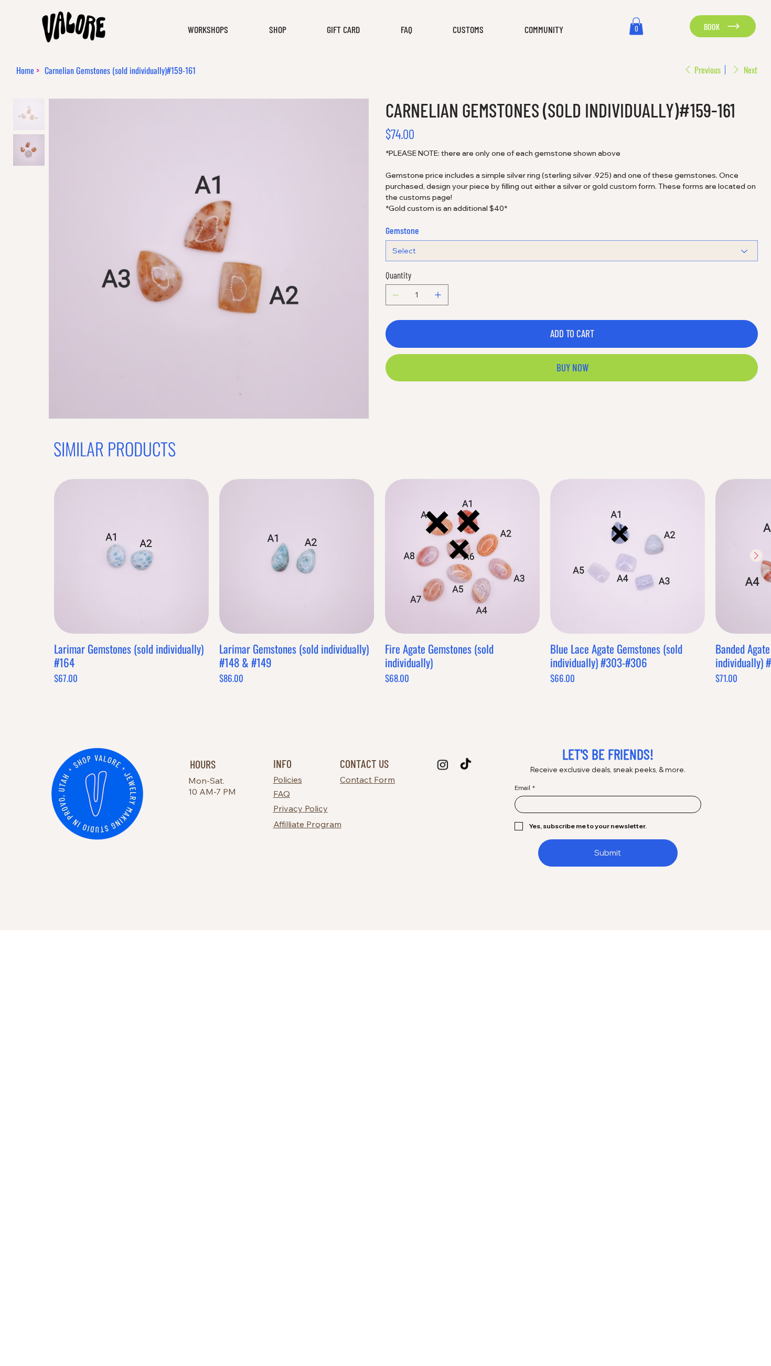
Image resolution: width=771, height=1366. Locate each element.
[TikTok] (465, 764)
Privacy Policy (300, 808)
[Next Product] (756, 555)
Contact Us (364, 763)
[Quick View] (131, 556)
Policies (287, 779)
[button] (195, 29)
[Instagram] (442, 764)
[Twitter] (410, 409)
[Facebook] (395, 409)
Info (282, 763)
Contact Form (367, 779)
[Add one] (437, 294)
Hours (203, 764)
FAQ (281, 793)
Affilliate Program (307, 824)
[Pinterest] (402, 409)
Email (525, 788)
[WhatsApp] (388, 409)
